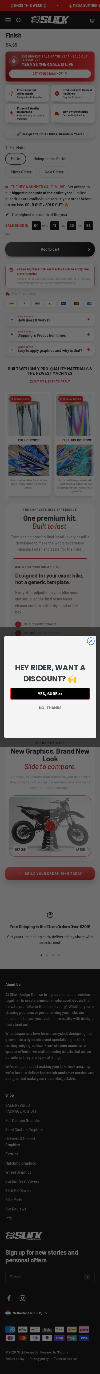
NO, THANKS (50, 707)
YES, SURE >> (50, 694)
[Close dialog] (90, 641)
